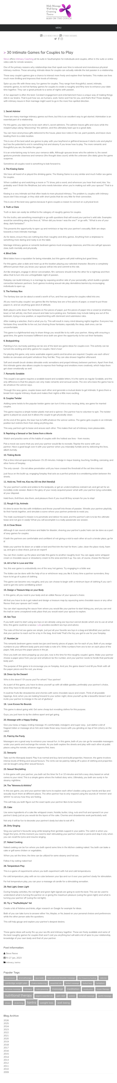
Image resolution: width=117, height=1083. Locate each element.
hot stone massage (13, 989)
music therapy (103, 989)
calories (103, 978)
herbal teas (87, 983)
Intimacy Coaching (25, 59)
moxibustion (88, 989)
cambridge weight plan (16, 983)
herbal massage (72, 983)
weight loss (46, 1002)
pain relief (61, 996)
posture (72, 996)
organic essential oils (44, 996)
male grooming (42, 989)
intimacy (10, 962)
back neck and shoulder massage (61, 978)
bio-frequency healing (87, 978)
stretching (18, 1003)
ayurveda (39, 978)
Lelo (39, 625)
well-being (63, 1002)
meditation (73, 989)
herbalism (100, 983)
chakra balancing (39, 983)
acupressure (10, 978)
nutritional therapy (18, 995)
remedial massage (86, 996)
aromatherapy (25, 978)
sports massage (104, 996)
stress (7, 1003)
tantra (17, 962)
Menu (58, 27)
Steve (6, 59)
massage (57, 989)
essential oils (56, 983)
